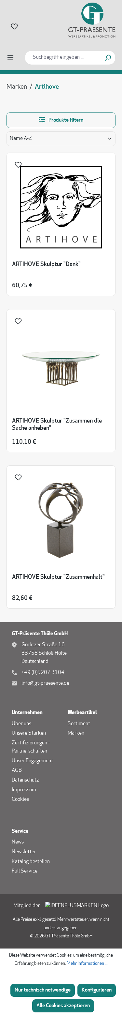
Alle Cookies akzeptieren (63, 1005)
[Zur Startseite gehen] (86, 20)
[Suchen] (107, 58)
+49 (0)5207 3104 (42, 672)
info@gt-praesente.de (45, 683)
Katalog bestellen (31, 861)
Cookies (20, 799)
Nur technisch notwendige (43, 990)
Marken (76, 733)
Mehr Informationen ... (87, 963)
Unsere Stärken (29, 733)
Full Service (24, 871)
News (18, 842)
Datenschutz (25, 780)
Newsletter (24, 852)
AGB (17, 770)
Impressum (24, 790)
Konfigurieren (97, 990)
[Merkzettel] (14, 26)
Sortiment (79, 723)
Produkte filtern (65, 120)
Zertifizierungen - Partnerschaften (31, 747)
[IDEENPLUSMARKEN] (77, 906)
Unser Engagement (32, 761)
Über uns (21, 723)
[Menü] (10, 58)
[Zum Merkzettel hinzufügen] (19, 166)
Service (20, 831)
